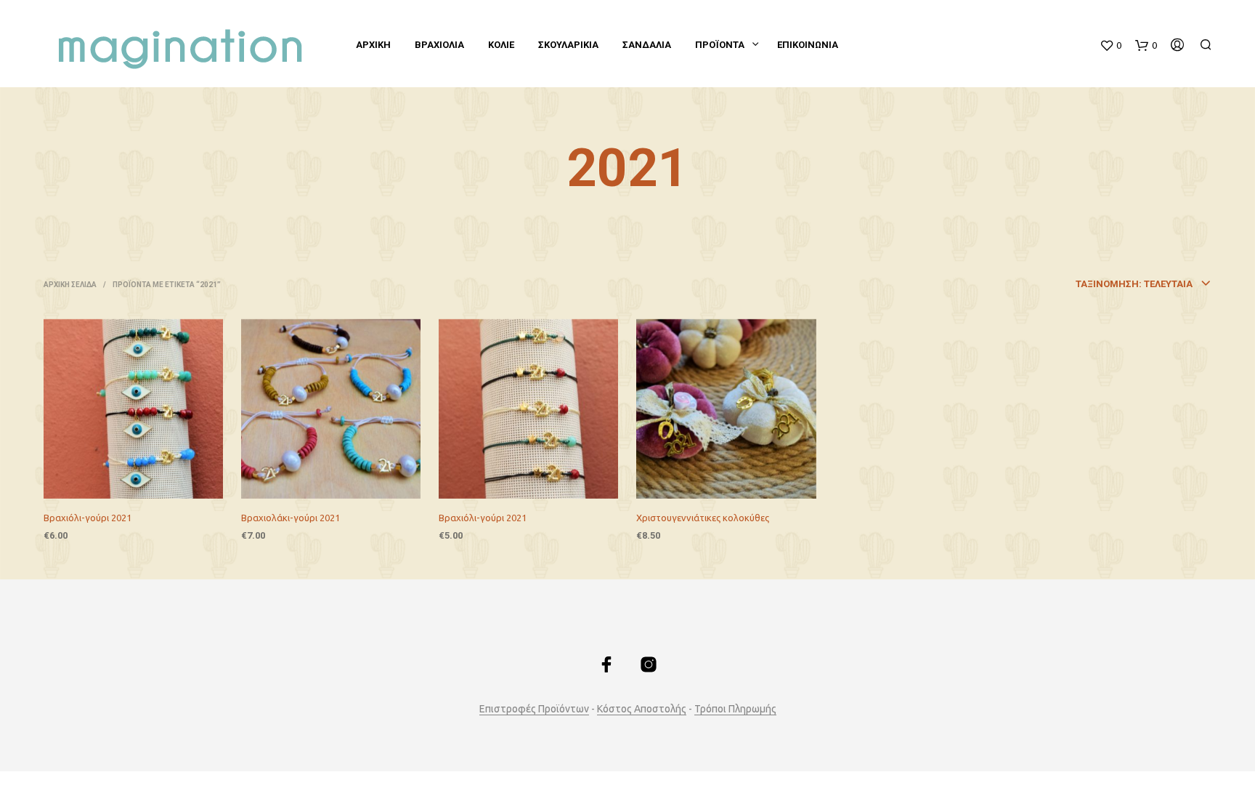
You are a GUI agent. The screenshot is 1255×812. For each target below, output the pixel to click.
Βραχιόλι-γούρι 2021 (87, 517)
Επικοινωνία (807, 44)
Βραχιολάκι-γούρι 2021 (290, 517)
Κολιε (501, 44)
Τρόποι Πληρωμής (735, 709)
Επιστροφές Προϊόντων (534, 709)
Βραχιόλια (439, 44)
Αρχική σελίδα (70, 285)
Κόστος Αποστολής (641, 709)
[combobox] (1068, 284)
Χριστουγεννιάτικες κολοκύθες (702, 517)
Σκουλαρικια (568, 44)
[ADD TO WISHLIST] (146, 479)
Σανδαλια (646, 44)
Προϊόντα (719, 44)
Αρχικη (373, 44)
